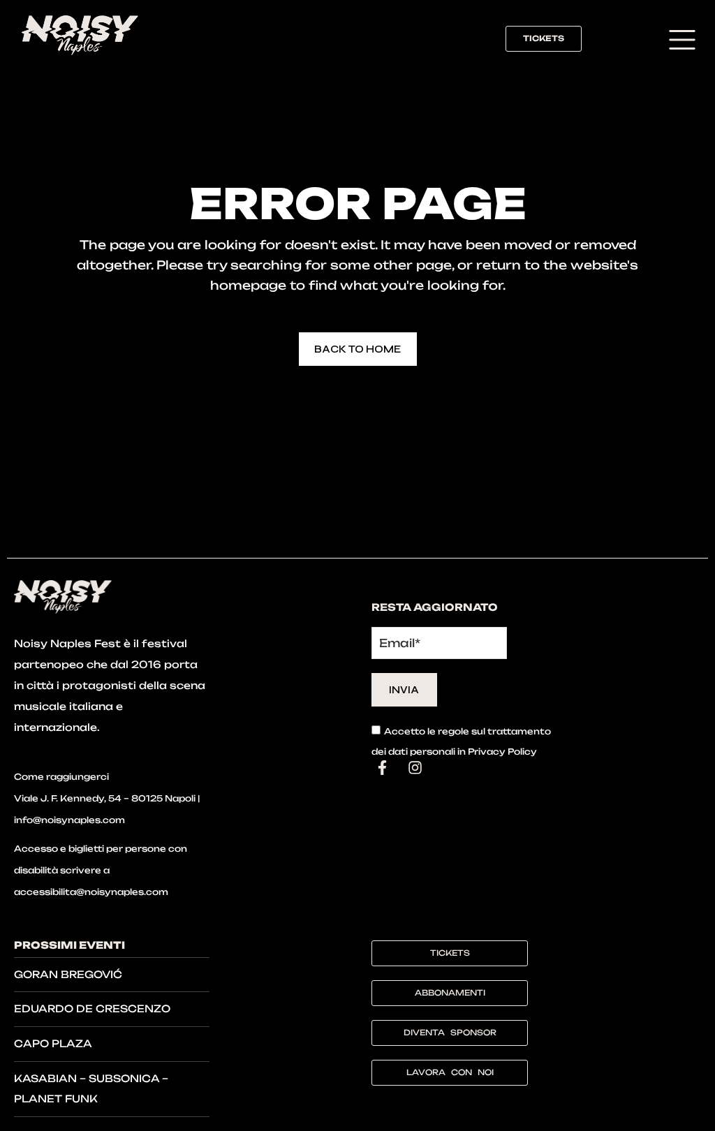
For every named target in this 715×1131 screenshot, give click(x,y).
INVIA (404, 689)
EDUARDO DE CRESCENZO (92, 1008)
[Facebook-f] (382, 768)
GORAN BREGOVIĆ (68, 974)
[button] (682, 41)
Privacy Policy (502, 751)
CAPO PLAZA (53, 1043)
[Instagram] (414, 768)
